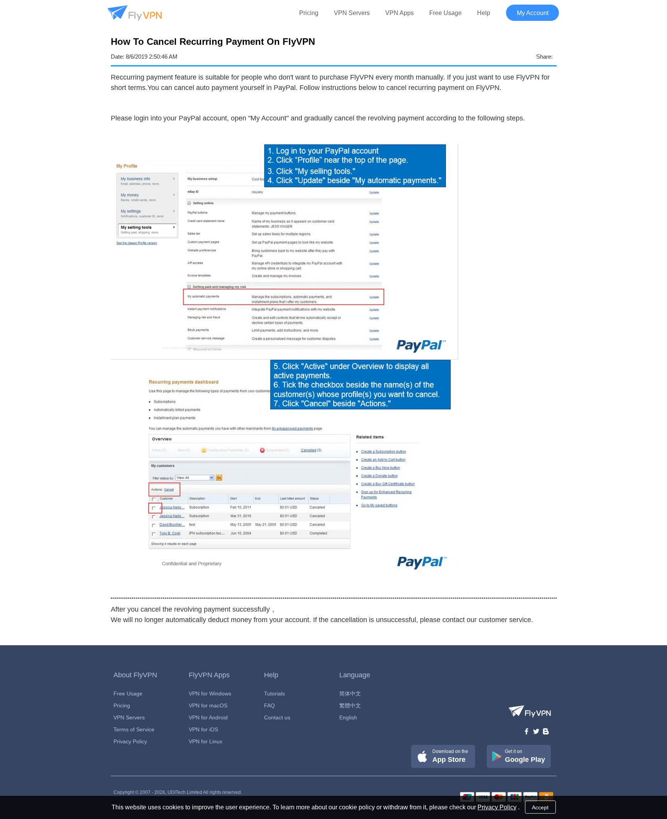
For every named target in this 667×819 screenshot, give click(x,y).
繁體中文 (350, 705)
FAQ (269, 705)
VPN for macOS (208, 705)
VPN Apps (399, 13)
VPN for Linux (205, 741)
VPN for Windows (210, 693)
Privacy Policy (130, 741)
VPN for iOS (203, 729)
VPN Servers (352, 13)
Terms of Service (133, 729)
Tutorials (274, 693)
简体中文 (350, 693)
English (348, 717)
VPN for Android (208, 717)
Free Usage (445, 13)
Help (483, 13)
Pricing (308, 13)
